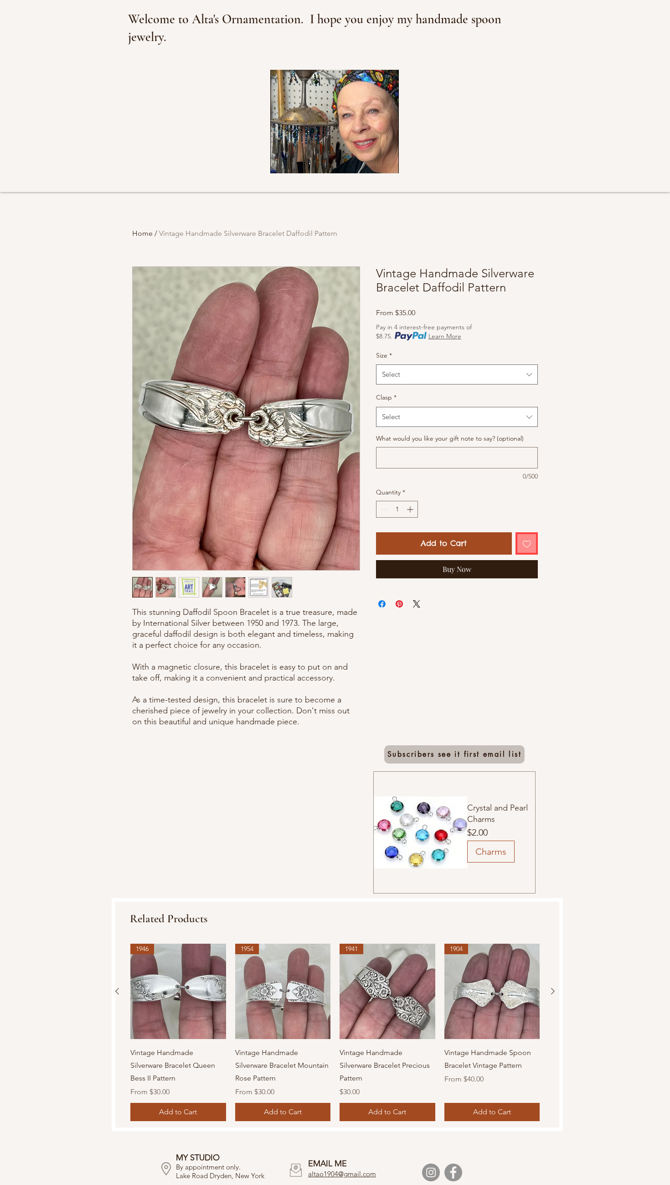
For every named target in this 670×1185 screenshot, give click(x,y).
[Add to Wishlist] (526, 543)
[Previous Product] (117, 991)
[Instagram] (431, 1172)
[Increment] (411, 509)
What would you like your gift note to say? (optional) (450, 438)
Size (384, 355)
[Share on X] (416, 603)
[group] (335, 1032)
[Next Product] (552, 991)
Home (142, 233)
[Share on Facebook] (381, 603)
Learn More (444, 336)
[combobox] (457, 374)
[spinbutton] (397, 509)
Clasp (386, 397)
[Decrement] (383, 509)
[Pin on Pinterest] (399, 603)
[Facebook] (453, 1172)
